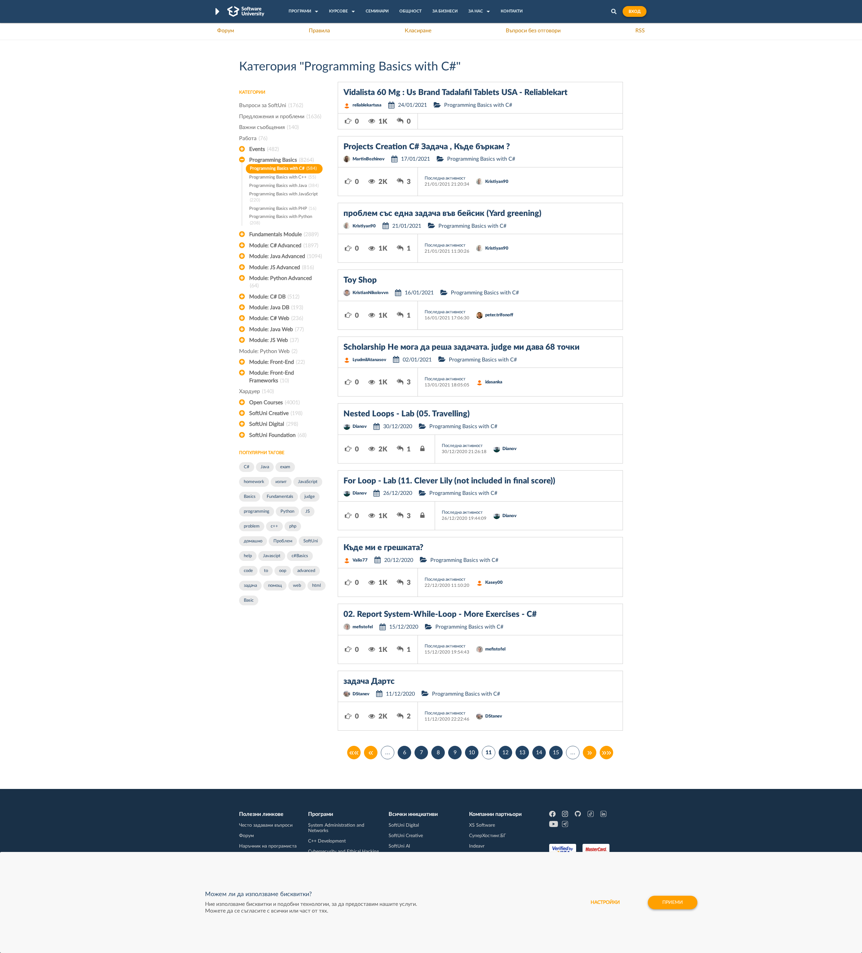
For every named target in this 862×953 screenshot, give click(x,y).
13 (522, 752)
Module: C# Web (276, 318)
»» (606, 752)
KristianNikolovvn (370, 293)
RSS (640, 30)
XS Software (482, 825)
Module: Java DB (276, 307)
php (292, 526)
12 (505, 752)
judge (309, 497)
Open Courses (274, 402)
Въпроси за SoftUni (271, 105)
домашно (253, 541)
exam (285, 467)
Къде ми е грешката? (383, 548)
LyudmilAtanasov (369, 360)
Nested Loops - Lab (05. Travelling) (406, 414)
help (248, 556)
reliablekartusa (367, 105)
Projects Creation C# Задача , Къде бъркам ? (426, 147)
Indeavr (477, 846)
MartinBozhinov (369, 159)
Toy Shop (360, 280)
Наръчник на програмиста (268, 846)
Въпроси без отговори (533, 30)
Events (264, 149)
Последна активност (445, 178)
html (316, 585)
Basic (249, 600)
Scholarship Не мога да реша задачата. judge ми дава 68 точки (461, 347)
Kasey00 (494, 582)
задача (250, 585)
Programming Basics (281, 160)
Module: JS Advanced (281, 267)
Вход (634, 11)
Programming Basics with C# (283, 168)
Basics (250, 497)
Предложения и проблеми (280, 116)
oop (282, 571)
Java (265, 467)
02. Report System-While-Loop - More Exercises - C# (440, 614)
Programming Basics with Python (280, 220)
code (248, 571)
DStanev (361, 694)
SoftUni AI (399, 846)
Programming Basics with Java (284, 186)
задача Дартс (369, 681)
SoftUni (310, 541)
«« (354, 752)
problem (252, 526)
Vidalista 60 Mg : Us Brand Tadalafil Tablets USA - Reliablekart (455, 93)
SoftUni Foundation (277, 435)
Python (287, 511)
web (297, 585)
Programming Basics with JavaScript (283, 197)
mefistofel (363, 627)
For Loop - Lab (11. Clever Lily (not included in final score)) (449, 481)
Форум (225, 30)
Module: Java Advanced (285, 256)
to (266, 571)
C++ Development (327, 841)
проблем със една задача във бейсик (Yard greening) (442, 214)
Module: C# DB (274, 296)
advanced (306, 571)
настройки (605, 902)
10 (472, 752)
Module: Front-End (277, 362)
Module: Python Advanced (280, 282)
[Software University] (245, 11)
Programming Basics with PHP (282, 209)
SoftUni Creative (275, 413)
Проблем (282, 541)
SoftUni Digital (273, 424)
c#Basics (300, 556)
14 (539, 752)
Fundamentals (280, 497)
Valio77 (360, 560)
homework (254, 482)
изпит (281, 482)
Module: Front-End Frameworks (271, 376)
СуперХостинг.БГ (487, 835)
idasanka (493, 382)
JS (307, 511)
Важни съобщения (269, 127)
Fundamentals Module (284, 234)
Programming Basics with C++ (282, 177)
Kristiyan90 (496, 182)
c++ (274, 526)
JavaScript (308, 482)
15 (556, 752)
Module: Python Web (268, 351)
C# (247, 467)
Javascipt (271, 556)
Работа (253, 138)
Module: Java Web (276, 329)
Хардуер (256, 391)
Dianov (360, 426)
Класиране (418, 30)
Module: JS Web (274, 340)
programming (256, 511)
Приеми (672, 902)
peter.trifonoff (499, 315)
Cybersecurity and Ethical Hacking (343, 851)
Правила (319, 30)
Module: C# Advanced (283, 245)
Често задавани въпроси (266, 825)
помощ (275, 585)
